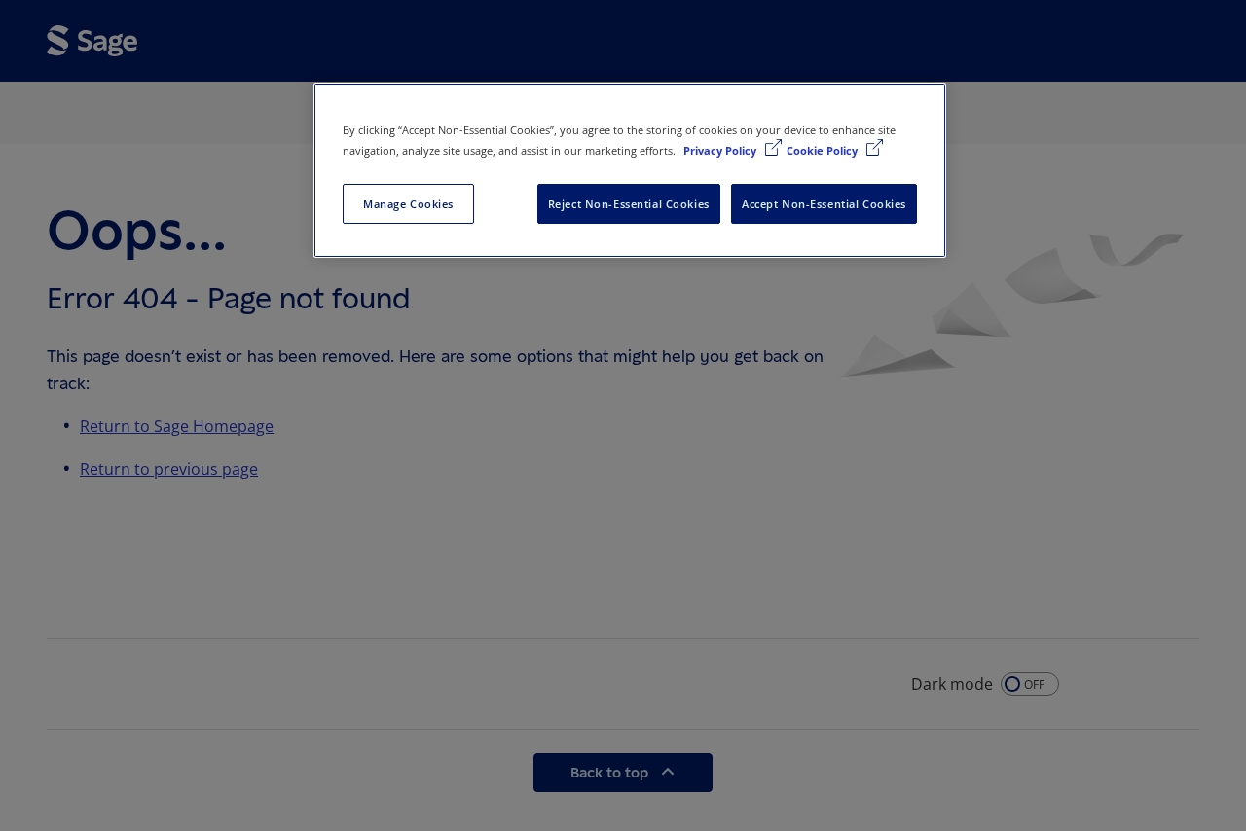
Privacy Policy (721, 150)
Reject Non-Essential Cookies (629, 204)
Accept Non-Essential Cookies (824, 204)
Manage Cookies (408, 204)
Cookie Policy (824, 150)
